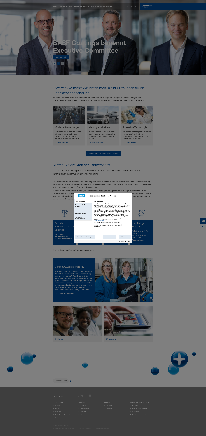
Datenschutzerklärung (99, 220)
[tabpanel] (112, 215)
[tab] (82, 201)
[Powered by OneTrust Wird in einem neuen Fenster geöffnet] (125, 242)
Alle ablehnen (109, 237)
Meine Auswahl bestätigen (84, 237)
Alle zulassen (125, 237)
